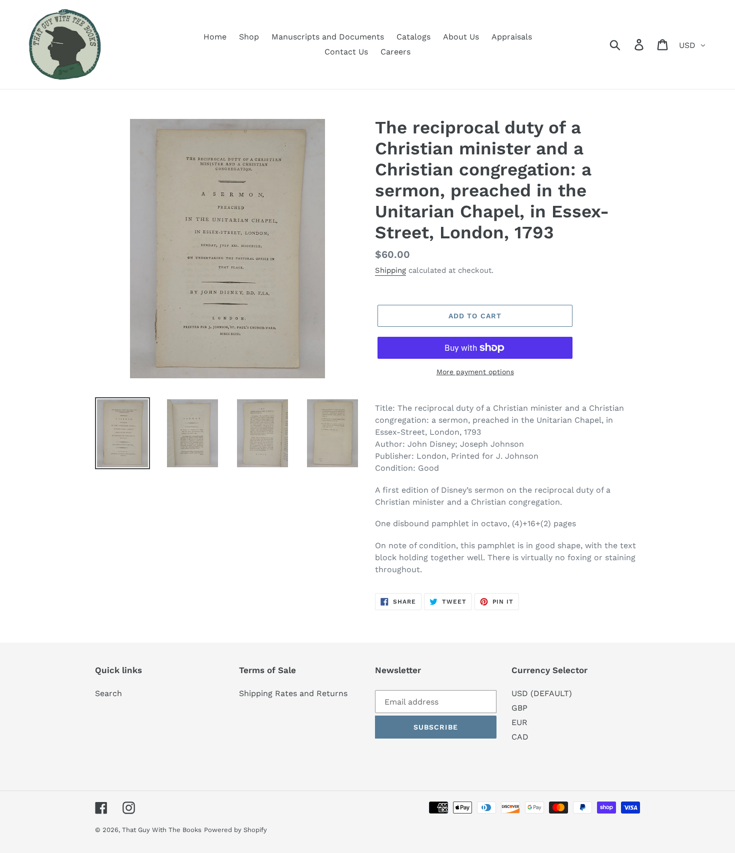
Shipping (390, 270)
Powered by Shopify (235, 830)
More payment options (475, 372)
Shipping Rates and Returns (293, 693)
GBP (520, 708)
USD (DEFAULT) (542, 693)
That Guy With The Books (162, 830)
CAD (520, 737)
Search (108, 693)
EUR (520, 722)
